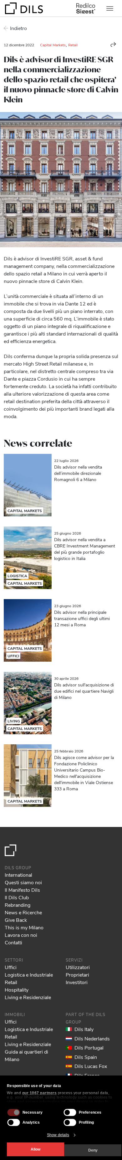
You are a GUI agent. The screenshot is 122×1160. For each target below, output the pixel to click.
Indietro (18, 28)
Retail (73, 44)
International (18, 874)
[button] (113, 44)
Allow (35, 1149)
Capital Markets (53, 44)
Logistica (17, 575)
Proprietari (77, 974)
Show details (58, 1135)
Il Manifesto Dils (22, 889)
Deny (93, 1150)
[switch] (70, 1112)
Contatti (13, 942)
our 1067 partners (39, 1093)
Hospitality (16, 989)
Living (14, 720)
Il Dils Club (17, 897)
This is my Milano (24, 927)
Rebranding (17, 904)
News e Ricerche (23, 912)
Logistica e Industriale (29, 974)
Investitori (77, 982)
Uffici (13, 655)
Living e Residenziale (28, 997)
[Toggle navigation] (110, 8)
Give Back (16, 919)
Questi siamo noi (23, 882)
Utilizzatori (78, 967)
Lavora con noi (21, 935)
